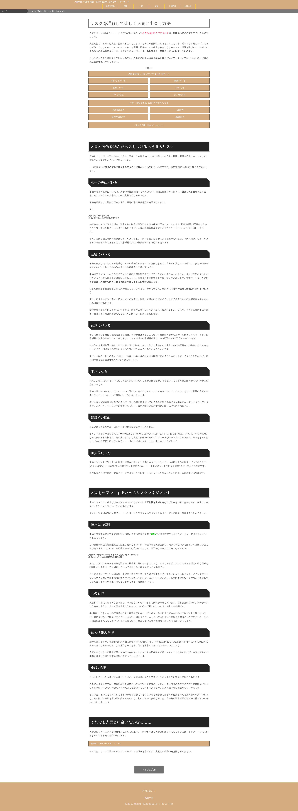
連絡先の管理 (118, 110)
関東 (125, 6)
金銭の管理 (180, 117)
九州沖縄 (187, 6)
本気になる (180, 88)
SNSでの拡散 (118, 95)
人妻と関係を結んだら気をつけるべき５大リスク (149, 74)
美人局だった (179, 95)
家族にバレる (118, 88)
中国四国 (172, 6)
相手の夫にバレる (118, 81)
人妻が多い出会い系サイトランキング (105, 743)
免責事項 (149, 798)
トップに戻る (149, 769)
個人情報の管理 (118, 117)
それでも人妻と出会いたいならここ (149, 125)
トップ (4, 11)
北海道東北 (110, 6)
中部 (141, 6)
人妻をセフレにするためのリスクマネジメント (149, 103)
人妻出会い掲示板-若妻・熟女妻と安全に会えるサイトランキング (101, 2)
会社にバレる (179, 81)
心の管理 (180, 110)
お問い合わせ (149, 791)
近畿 (157, 6)
